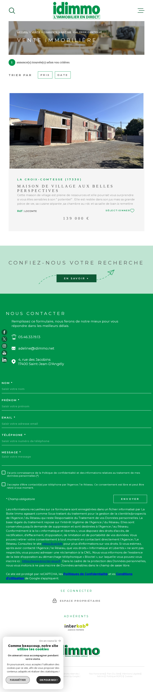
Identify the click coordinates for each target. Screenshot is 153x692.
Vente (36, 32)
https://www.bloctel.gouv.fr (41, 561)
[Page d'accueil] (76, 10)
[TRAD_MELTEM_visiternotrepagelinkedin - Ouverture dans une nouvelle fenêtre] (4, 360)
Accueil (22, 32)
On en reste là (48, 640)
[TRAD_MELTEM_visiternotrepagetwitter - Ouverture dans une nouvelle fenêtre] (4, 339)
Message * (11, 452)
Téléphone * (14, 435)
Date (63, 74)
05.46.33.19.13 (29, 337)
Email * (8, 417)
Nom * (7, 383)
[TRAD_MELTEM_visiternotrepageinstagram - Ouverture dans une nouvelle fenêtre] (4, 346)
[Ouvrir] (12, 10)
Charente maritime (57, 32)
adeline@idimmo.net (36, 348)
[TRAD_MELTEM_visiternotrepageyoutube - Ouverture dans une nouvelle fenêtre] (4, 353)
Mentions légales (131, 673)
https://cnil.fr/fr (52, 543)
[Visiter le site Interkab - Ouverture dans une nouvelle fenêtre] (76, 627)
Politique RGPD (115, 676)
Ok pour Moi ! (48, 680)
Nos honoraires (96, 673)
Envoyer (130, 498)
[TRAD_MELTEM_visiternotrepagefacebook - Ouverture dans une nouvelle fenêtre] (4, 332)
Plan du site (113, 673)
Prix (45, 74)
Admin (100, 676)
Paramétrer (18, 680)
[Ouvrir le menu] (141, 10)
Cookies (128, 676)
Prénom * (11, 400)
